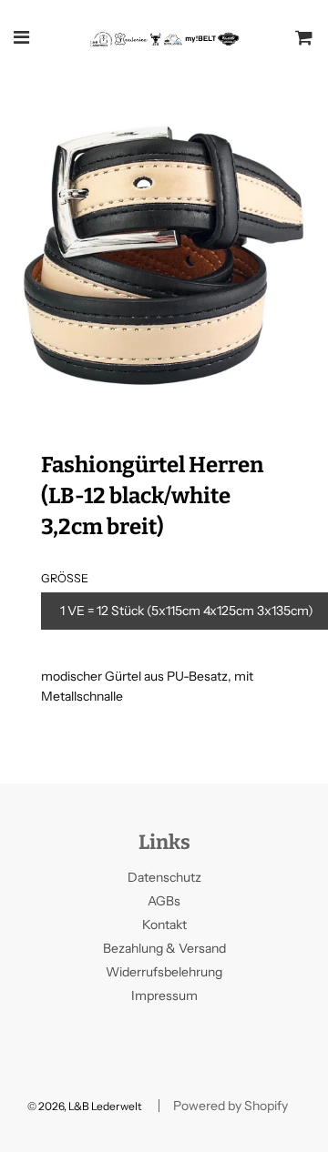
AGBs (164, 901)
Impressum (164, 995)
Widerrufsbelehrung (164, 972)
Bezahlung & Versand (164, 948)
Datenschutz (164, 877)
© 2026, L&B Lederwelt (84, 1106)
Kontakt (164, 924)
